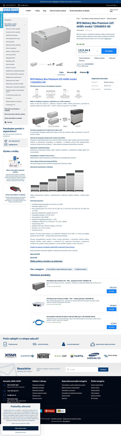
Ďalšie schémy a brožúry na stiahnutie (46, 261)
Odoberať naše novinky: (24, 371)
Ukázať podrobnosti (20, 432)
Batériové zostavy (109, 82)
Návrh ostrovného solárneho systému (15, 171)
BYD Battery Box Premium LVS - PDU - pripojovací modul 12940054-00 (69, 281)
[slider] (88, 30)
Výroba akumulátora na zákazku (15, 195)
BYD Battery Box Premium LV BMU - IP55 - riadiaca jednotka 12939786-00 (70, 299)
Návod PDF (33, 257)
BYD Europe (85, 66)
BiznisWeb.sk (66, 421)
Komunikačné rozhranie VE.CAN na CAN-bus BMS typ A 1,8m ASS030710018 (71, 316)
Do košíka (109, 51)
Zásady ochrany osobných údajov (72, 418)
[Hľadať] (102, 10)
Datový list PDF (35, 254)
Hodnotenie (80, 30)
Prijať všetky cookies (20, 428)
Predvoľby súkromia (56, 418)
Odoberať (103, 369)
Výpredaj (55, 1)
